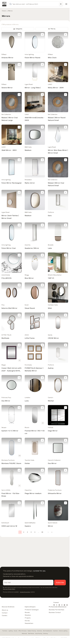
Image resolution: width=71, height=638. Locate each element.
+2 (19, 360)
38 (42, 532)
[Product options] (19, 34)
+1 (19, 270)
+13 (19, 455)
